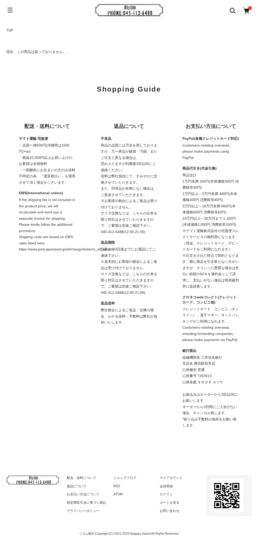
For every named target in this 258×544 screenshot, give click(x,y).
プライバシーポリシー (83, 511)
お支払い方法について (83, 494)
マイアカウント (171, 478)
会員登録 (166, 486)
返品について (76, 486)
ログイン (166, 494)
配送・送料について (81, 478)
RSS (116, 486)
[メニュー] (10, 10)
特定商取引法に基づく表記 (86, 502)
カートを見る (169, 502)
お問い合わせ (169, 511)
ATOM (118, 494)
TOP (9, 30)
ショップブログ (124, 478)
